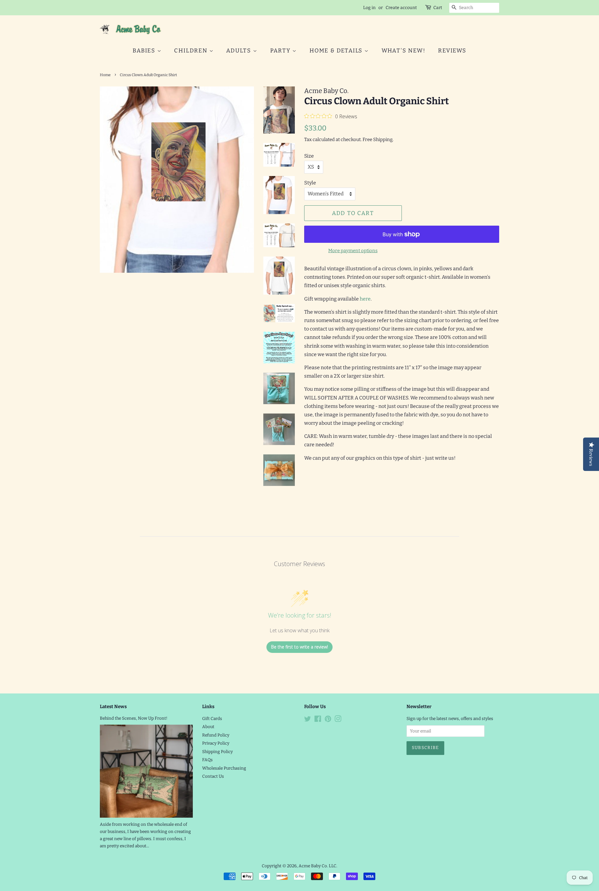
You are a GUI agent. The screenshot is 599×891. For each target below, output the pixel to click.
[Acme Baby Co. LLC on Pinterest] (327, 720)
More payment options (352, 250)
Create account (401, 7)
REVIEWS (452, 50)
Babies (145, 50)
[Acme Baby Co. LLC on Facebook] (317, 720)
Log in (369, 7)
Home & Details (336, 50)
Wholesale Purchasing (224, 768)
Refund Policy (215, 735)
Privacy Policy (215, 743)
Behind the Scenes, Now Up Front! (134, 718)
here (365, 299)
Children (191, 50)
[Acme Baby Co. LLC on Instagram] (337, 720)
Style (310, 183)
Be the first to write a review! (299, 647)
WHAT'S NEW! (404, 50)
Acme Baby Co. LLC (317, 866)
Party (281, 50)
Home (105, 75)
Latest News (113, 706)
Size (309, 156)
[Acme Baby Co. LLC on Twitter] (307, 720)
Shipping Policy (217, 751)
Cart (437, 7)
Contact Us (213, 776)
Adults (239, 50)
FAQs (207, 759)
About (208, 726)
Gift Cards (212, 718)
